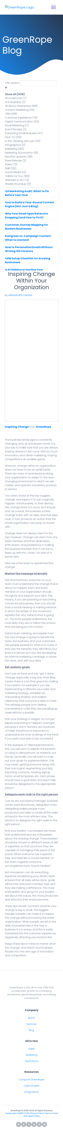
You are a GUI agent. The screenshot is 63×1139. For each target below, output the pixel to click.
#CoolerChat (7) (15, 98)
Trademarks (11, 1113)
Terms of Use (51, 1113)
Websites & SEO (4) (17, 180)
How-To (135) (13, 137)
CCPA (27, 1113)
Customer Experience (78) (21, 118)
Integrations (31, 1092)
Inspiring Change (17, 427)
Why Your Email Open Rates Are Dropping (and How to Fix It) (26, 215)
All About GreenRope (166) (21, 106)
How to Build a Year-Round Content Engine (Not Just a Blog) (29, 204)
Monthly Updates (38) (18, 156)
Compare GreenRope (31, 1079)
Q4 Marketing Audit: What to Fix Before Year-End (27, 193)
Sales (31, 1048)
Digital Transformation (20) (22, 121)
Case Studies (31, 1085)
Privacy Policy (37, 1113)
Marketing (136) (14, 149)
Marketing (31, 1055)
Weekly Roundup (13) (18, 184)
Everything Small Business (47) (23, 133)
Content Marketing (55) (19, 110)
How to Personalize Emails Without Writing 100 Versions (29, 249)
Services (31, 1024)
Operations (31, 1061)
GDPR (20, 1113)
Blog (31, 1030)
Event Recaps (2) (15, 129)
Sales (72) (11, 164)
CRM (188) (11, 114)
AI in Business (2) (15, 102)
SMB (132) (10, 168)
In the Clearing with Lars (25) (22, 141)
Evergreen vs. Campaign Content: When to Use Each (28, 238)
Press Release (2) (15, 160)
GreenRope (43, 427)
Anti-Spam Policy (32, 1116)
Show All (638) (15, 94)
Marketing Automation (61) (21, 153)
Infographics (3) (15, 145)
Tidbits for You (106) (17, 176)
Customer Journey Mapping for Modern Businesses (26, 227)
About (31, 1017)
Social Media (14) (15, 172)
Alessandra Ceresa (20, 295)
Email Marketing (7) (17, 125)
